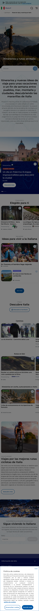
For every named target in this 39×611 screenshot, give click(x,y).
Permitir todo (27, 607)
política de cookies (10, 602)
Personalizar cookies (12, 607)
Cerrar (36, 568)
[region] (19, 588)
